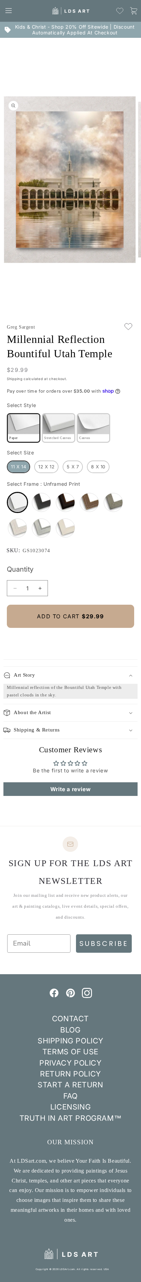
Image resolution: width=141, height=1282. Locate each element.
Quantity (20, 569)
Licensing (70, 1106)
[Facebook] (54, 996)
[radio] (23, 428)
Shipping (15, 379)
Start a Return (70, 1084)
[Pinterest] (70, 996)
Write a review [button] (70, 789)
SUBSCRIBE (103, 943)
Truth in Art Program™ (71, 1118)
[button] (8, 10)
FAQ (70, 1095)
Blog (70, 1029)
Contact (70, 1018)
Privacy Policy (70, 1062)
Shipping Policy (70, 1040)
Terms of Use (70, 1051)
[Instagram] (86, 996)
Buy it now (70, 639)
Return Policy (70, 1073)
